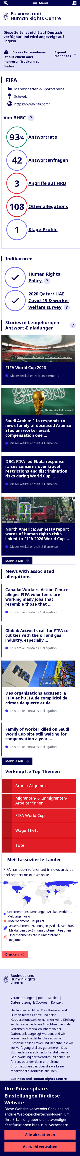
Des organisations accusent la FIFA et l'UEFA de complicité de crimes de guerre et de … (36, 697)
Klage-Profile (43, 229)
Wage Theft (26, 830)
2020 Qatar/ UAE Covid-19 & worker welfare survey (48, 300)
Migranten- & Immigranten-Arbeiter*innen (41, 800)
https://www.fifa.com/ (32, 104)
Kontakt (57, 1002)
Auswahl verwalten (40, 1146)
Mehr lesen (14, 561)
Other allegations (48, 206)
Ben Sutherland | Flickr (57, 683)
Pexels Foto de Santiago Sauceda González (44, 357)
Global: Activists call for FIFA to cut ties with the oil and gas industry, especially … (37, 635)
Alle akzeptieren (40, 1134)
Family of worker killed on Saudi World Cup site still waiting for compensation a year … (37, 733)
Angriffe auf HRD (47, 183)
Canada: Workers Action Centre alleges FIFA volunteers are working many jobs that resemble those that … (36, 597)
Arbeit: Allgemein (31, 785)
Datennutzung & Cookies (29, 1002)
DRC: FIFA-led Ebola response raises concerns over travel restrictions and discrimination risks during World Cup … (36, 469)
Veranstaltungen (22, 998)
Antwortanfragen (48, 160)
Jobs (41, 998)
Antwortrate (42, 137)
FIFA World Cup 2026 (25, 367)
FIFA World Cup (30, 815)
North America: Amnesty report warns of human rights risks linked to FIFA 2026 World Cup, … (37, 533)
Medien (53, 998)
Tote (19, 845)
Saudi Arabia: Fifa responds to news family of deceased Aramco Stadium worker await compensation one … (38, 428)
